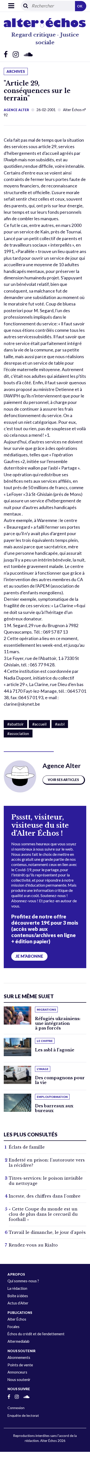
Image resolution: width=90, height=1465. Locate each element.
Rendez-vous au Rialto (33, 1245)
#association (18, 733)
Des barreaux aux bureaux (54, 1108)
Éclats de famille (27, 1147)
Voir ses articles (63, 780)
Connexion (16, 1408)
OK (79, 6)
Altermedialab (19, 1341)
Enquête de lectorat (23, 1415)
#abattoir (15, 724)
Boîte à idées (18, 1296)
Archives (15, 71)
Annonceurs (17, 1372)
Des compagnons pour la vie (60, 1080)
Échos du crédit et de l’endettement (36, 1334)
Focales (14, 1327)
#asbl (59, 724)
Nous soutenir (19, 1380)
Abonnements (19, 1357)
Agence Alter (16, 110)
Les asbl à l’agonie (54, 1049)
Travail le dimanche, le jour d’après (47, 1232)
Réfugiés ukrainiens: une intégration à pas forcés (57, 1023)
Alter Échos (17, 1319)
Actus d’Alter (18, 1303)
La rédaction (17, 1288)
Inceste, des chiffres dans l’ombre (44, 1196)
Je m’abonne (29, 956)
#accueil (39, 724)
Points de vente (20, 1365)
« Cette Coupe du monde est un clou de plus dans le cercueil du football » (43, 1214)
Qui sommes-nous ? (23, 1281)
